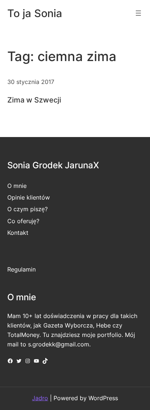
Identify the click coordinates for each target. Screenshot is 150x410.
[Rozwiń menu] (138, 13)
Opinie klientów (28, 197)
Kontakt (17, 232)
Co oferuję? (23, 221)
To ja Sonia (34, 13)
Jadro (40, 398)
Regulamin (21, 269)
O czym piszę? (27, 209)
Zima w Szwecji (34, 100)
